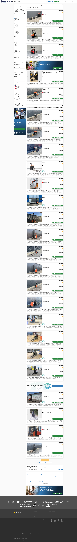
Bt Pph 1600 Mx (41, 476)
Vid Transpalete (55, 107)
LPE (16, 43)
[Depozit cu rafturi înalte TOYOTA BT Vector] (34, 431)
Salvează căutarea (45, 460)
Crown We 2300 (54, 474)
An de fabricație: (16, 57)
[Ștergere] (47, 1)
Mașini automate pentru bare (46, 516)
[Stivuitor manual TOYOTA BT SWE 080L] (34, 414)
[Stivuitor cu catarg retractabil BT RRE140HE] (34, 234)
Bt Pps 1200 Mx (41, 478)
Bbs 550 (28, 474)
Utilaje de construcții (18, 8)
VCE (16, 49)
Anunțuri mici (18, 98)
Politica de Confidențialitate (30, 540)
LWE (16, 39)
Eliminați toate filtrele (34, 7)
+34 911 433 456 (18, 512)
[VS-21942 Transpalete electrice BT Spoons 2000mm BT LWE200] (34, 200)
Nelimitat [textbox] (17, 82)
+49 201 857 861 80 (52, 511)
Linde (16, 27)
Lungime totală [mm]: (17, 64)
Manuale (61, 107)
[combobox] (19, 82)
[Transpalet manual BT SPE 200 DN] (34, 319)
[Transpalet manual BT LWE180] (34, 16)
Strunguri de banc (54, 516)
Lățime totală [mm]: (17, 67)
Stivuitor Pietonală (42, 107)
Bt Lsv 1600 (29, 481)
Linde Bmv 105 (54, 481)
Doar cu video (17, 104)
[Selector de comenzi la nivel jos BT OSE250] (34, 302)
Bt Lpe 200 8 (29, 478)
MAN (16, 23)
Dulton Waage (54, 476)
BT (16, 18)
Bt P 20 (40, 474)
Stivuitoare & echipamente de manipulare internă (19, 7)
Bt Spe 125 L (41, 481)
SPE (16, 42)
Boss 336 (28, 476)
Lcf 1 (52, 479)
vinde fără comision (20, 128)
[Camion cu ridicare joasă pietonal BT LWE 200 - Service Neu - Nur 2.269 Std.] (34, 76)
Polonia (18, 86)
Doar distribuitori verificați (19, 105)
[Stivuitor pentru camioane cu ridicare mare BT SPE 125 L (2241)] (34, 370)
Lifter (16, 33)
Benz (16, 20)
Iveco (16, 25)
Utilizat (17, 94)
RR (16, 50)
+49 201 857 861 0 (35, 511)
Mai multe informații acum (57, 385)
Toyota (16, 26)
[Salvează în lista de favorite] (62, 12)
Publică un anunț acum (58, 68)
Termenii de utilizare (37, 540)
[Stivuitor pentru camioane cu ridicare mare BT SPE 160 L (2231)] (34, 397)
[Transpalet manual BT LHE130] (34, 251)
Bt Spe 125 (41, 479)
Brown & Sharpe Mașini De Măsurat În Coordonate (14, 516)
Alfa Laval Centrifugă (37, 516)
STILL (16, 31)
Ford (16, 24)
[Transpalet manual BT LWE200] (34, 93)
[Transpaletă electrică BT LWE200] (34, 166)
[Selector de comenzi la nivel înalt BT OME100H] (34, 217)
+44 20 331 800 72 (18, 511)
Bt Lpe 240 (29, 479)
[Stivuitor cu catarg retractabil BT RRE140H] (34, 268)
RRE (16, 44)
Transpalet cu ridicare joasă (32, 107)
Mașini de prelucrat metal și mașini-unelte (19, 11)
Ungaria (18, 88)
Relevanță (59, 5)
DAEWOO (17, 32)
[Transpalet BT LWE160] (34, 183)
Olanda (18, 85)
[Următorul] (62, 105)
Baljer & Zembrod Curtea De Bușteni (64, 516)
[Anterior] (27, 16)
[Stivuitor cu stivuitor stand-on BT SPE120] (34, 448)
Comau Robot (31, 516)
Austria (17, 87)
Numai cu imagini (18, 103)
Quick (16, 34)
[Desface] (45, 25)
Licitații (16, 99)
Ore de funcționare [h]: (17, 60)
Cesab (16, 30)
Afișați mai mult (45, 483)
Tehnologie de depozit (19, 9)
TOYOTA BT (17, 19)
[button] (75, 1)
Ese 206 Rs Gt (54, 478)
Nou (16, 93)
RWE (16, 45)
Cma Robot (25, 516)
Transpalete (49, 107)
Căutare (50, 1)
